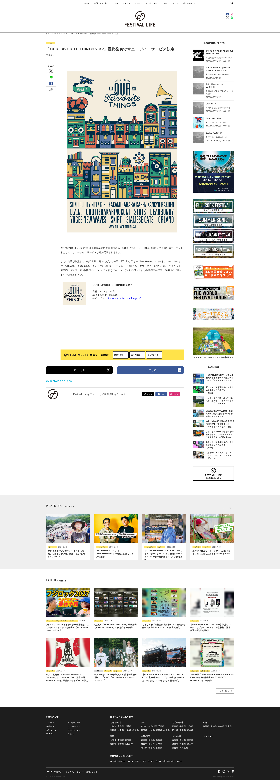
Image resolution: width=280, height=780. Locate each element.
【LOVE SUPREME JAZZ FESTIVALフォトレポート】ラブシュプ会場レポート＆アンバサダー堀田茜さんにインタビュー (163, 555)
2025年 (121, 761)
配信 (206, 547)
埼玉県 (144, 730)
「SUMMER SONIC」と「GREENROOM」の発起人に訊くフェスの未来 (115, 553)
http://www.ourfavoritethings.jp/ (124, 298)
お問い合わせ (91, 771)
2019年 (170, 761)
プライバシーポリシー (75, 771)
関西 (112, 736)
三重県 (228, 726)
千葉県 (161, 726)
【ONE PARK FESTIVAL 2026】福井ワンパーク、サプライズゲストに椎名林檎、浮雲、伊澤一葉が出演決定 (211, 627)
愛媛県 (151, 747)
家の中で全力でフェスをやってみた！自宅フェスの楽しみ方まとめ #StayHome (211, 552)
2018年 (178, 761)
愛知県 (213, 726)
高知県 (159, 747)
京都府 (121, 740)
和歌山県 (129, 743)
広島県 (144, 740)
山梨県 (190, 726)
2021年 (154, 761)
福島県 (135, 730)
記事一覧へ (224, 691)
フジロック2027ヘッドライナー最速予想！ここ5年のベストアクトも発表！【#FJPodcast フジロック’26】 (67, 627)
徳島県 (159, 743)
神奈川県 (152, 726)
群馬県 (159, 730)
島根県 (159, 740)
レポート (138, 3)
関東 (143, 722)
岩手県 (128, 726)
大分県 (183, 740)
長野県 (183, 726)
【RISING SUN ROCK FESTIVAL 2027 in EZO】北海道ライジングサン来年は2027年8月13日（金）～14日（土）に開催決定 (163, 677)
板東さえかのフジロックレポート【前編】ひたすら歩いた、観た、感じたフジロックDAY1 (67, 553)
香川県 (144, 747)
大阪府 (113, 740)
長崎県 (175, 747)
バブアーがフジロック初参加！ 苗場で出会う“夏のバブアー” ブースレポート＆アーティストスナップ (115, 677)
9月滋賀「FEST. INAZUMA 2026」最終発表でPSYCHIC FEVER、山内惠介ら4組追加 (115, 626)
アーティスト (74, 730)
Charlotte (229, 776)
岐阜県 (221, 726)
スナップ (126, 3)
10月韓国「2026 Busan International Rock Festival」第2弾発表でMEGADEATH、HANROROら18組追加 (212, 677)
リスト (71, 734)
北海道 (113, 726)
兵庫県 (128, 740)
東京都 (144, 726)
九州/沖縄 (176, 736)
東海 (205, 722)
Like (162, 394)
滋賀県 (121, 743)
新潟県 (175, 726)
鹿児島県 (184, 747)
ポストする (79, 370)
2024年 (129, 761)
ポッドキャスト (189, 3)
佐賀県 (175, 740)
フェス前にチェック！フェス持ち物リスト (213, 357)
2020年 (162, 761)
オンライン (208, 736)
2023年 (138, 761)
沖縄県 (175, 743)
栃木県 (166, 730)
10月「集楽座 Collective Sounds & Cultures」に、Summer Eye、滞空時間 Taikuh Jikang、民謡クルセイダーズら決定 (67, 677)
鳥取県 (144, 743)
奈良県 (113, 743)
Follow (149, 394)
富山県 (183, 730)
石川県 (175, 730)
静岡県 (206, 726)
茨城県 (151, 730)
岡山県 (151, 740)
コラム (164, 3)
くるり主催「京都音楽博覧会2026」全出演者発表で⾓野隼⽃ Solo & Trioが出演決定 (163, 626)
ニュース (115, 3)
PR (98, 671)
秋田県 (121, 730)
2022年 (146, 761)
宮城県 (113, 730)
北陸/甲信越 (177, 722)
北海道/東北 (115, 722)
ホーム (87, 3)
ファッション (74, 726)
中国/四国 (145, 736)
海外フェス (205, 671)
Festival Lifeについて (55, 771)
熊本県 (183, 743)
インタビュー (151, 3)
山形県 (128, 730)
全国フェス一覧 (100, 3)
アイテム (175, 3)
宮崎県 (190, 740)
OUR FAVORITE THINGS (59, 381)
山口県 (151, 743)
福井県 (190, 730)
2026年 (113, 761)
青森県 (121, 726)
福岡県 (190, 743)
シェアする (150, 370)
